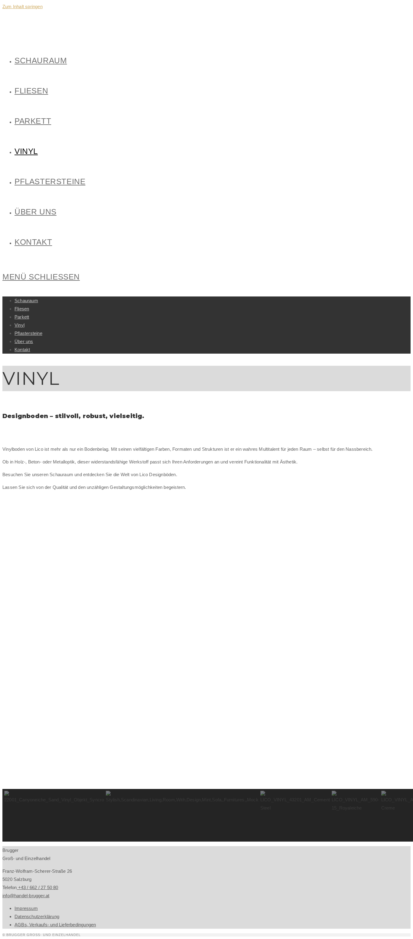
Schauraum (26, 300)
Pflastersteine (28, 333)
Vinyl (19, 325)
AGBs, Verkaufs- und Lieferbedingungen (55, 924)
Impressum (26, 908)
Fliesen (22, 308)
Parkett (22, 316)
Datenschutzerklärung (37, 916)
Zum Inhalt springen (22, 6)
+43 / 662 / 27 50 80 (37, 887)
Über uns (24, 341)
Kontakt (22, 349)
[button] (54, 815)
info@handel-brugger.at (25, 895)
